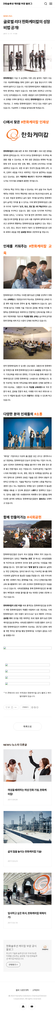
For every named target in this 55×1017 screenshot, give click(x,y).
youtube (31, 1006)
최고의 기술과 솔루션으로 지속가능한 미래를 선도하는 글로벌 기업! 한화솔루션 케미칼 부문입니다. (21, 956)
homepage (23, 1006)
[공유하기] (12, 707)
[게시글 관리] (15, 707)
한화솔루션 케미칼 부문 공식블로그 (21, 948)
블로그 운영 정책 (22, 990)
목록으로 (27, 726)
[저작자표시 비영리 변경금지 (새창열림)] (34, 707)
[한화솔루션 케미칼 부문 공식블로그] (17, 4)
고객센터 (35, 990)
